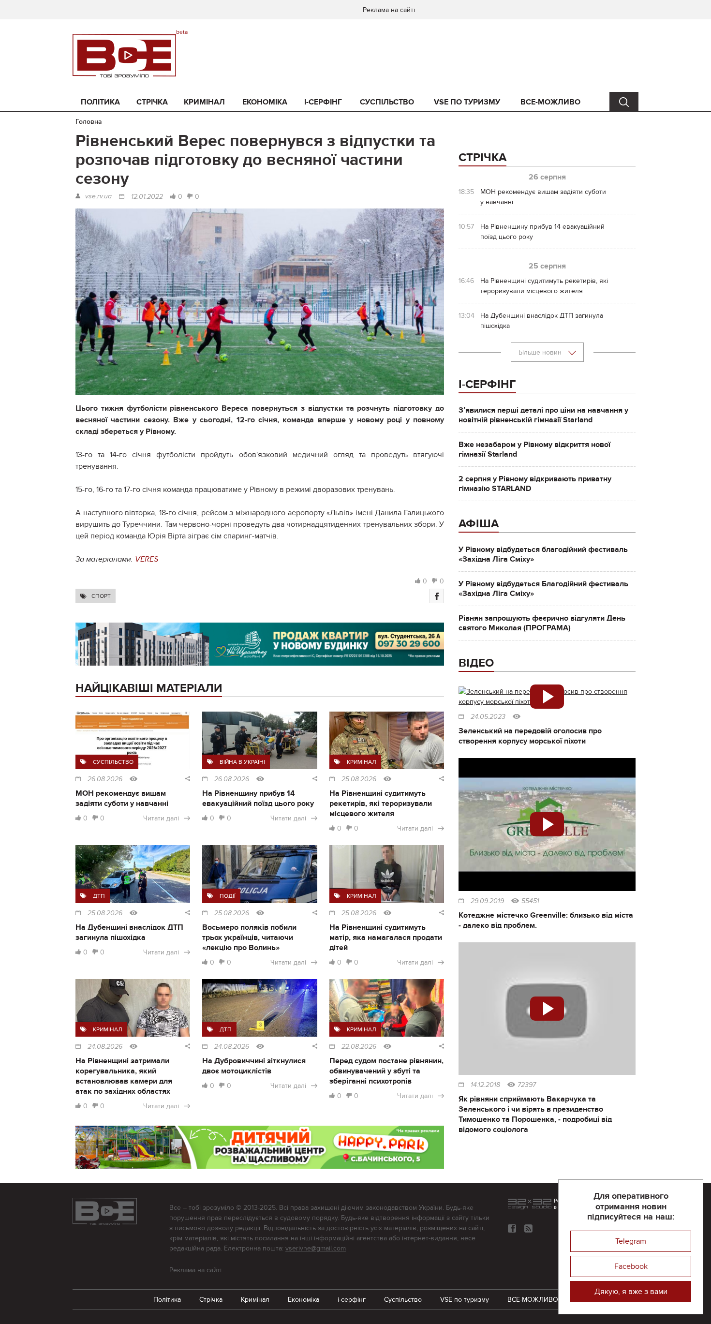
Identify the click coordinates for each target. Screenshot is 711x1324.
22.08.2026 (358, 1047)
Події (228, 896)
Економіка (264, 102)
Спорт (101, 596)
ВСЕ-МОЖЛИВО (550, 102)
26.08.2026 (105, 779)
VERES (146, 559)
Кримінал (204, 102)
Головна (88, 122)
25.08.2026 (358, 779)
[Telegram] (528, 1228)
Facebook (631, 1266)
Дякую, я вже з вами (630, 1291)
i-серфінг (323, 102)
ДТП (99, 896)
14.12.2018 (485, 1085)
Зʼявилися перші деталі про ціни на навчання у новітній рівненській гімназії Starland (543, 415)
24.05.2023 (488, 717)
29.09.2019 (487, 901)
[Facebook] (437, 596)
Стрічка (152, 102)
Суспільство (387, 102)
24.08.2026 (105, 1047)
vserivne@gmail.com (315, 1248)
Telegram (630, 1241)
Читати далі (161, 818)
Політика (100, 102)
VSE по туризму (467, 102)
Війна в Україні (242, 762)
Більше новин (540, 352)
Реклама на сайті (389, 10)
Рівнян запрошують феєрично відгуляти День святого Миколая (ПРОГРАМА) (542, 623)
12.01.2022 (147, 197)
